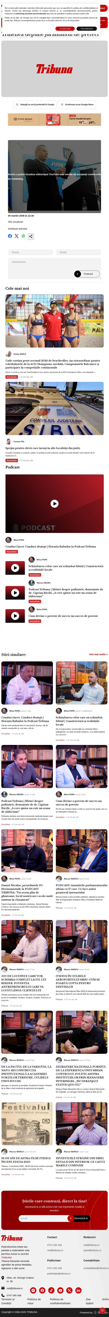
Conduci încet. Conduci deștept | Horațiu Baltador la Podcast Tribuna (50, 546)
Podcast (59, 908)
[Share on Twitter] (17, 237)
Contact (100, 8)
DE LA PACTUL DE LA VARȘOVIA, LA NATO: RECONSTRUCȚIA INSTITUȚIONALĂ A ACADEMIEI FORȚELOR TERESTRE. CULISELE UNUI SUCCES (26, 1074)
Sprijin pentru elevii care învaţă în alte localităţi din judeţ (42, 448)
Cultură (59, 1097)
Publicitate (54, 1260)
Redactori (89, 1237)
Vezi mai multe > (98, 654)
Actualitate (12, 377)
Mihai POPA (14, 711)
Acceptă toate (65, 29)
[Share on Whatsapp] (23, 237)
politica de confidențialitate (84, 8)
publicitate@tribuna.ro (58, 1273)
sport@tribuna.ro (92, 1250)
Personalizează (87, 29)
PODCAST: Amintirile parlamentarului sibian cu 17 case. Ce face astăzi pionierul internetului (81, 889)
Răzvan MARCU (71, 879)
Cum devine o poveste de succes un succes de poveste (63, 616)
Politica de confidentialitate (60, 1301)
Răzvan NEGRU (16, 794)
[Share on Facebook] (10, 237)
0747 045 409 (54, 1245)
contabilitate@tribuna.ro (96, 1268)
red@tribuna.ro (91, 1245)
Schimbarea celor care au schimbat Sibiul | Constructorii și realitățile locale (66, 568)
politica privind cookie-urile (78, 14)
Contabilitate (91, 1260)
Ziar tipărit (89, 1301)
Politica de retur (34, 1301)
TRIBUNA (6, 1257)
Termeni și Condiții (8, 1301)
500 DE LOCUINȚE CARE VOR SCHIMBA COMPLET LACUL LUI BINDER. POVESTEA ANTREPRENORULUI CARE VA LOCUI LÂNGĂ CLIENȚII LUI (23, 983)
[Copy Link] (31, 236)
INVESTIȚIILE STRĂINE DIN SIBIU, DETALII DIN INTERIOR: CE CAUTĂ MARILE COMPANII (80, 1162)
